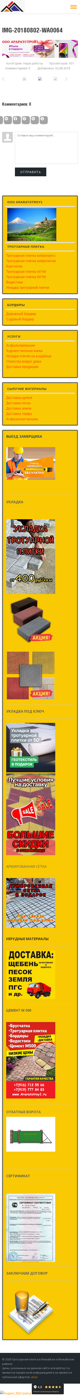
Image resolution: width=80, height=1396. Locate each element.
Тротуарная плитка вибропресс (31, 255)
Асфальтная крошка (22, 418)
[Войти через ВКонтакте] (8, 120)
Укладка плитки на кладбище (29, 355)
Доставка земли (18, 408)
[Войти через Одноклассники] (44, 120)
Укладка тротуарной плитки (27, 287)
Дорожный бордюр (21, 313)
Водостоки (14, 282)
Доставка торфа (19, 413)
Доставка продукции (22, 366)
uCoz (34, 1377)
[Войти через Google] (35, 120)
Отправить (30, 172)
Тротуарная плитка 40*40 (26, 271)
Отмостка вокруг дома (23, 361)
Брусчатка (14, 266)
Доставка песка (18, 402)
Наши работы (33, 63)
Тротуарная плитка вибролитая (31, 260)
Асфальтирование (20, 345)
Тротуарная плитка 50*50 (26, 276)
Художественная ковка (24, 350)
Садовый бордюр (20, 319)
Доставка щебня (19, 397)
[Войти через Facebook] (17, 120)
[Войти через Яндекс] (26, 120)
